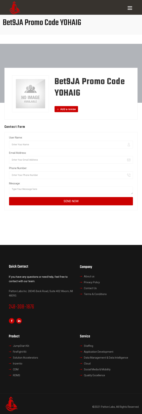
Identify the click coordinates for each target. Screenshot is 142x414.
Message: (14, 183)
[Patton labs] (11, 403)
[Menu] (130, 8)
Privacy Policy (92, 282)
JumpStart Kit (21, 345)
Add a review (68, 109)
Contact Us (90, 288)
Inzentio (17, 363)
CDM (15, 369)
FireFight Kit (19, 351)
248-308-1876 (21, 307)
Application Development (98, 351)
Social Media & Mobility (97, 369)
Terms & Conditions (95, 294)
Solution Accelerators (25, 357)
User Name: (16, 137)
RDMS (16, 375)
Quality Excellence (94, 375)
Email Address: (17, 152)
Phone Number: (18, 168)
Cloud (87, 363)
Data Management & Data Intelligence (106, 357)
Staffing (88, 345)
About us (89, 276)
